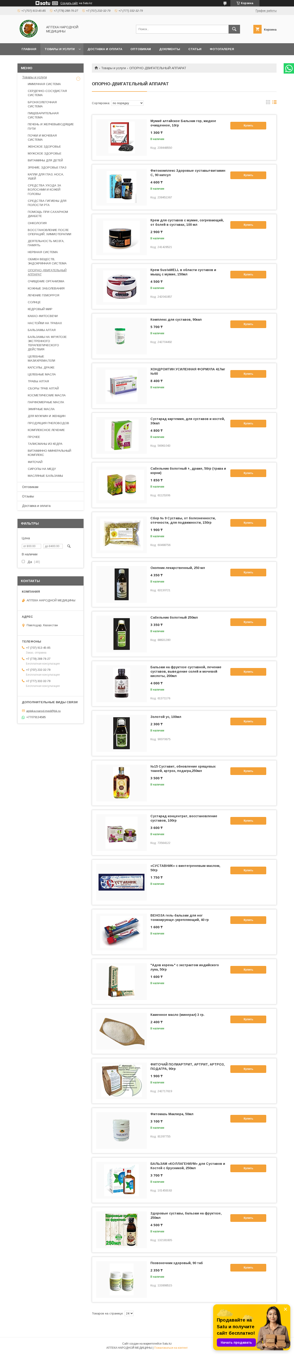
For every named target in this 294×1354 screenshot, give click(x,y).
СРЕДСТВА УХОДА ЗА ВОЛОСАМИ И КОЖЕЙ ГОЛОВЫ (44, 189)
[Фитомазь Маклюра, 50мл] (121, 1130)
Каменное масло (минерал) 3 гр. (177, 1015)
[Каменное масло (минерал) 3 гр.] (121, 1031)
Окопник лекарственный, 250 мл (177, 568)
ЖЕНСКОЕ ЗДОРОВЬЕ (44, 146)
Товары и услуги (60, 49)
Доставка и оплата (105, 49)
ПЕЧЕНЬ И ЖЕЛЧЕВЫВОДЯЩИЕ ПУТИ (51, 126)
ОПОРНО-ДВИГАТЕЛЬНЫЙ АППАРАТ (47, 272)
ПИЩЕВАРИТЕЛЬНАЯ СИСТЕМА (43, 115)
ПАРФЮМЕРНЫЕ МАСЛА (46, 402)
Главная (29, 49)
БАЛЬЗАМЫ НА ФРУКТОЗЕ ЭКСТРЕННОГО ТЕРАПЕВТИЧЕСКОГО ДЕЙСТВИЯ (47, 343)
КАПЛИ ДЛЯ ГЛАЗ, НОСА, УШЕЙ (46, 176)
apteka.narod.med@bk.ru (43, 710)
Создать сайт (69, 3)
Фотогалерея (222, 49)
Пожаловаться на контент (171, 1347)
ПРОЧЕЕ (34, 437)
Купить (248, 125)
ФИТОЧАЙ (35, 462)
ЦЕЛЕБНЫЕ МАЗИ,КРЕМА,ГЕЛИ (41, 358)
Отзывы (28, 496)
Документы (169, 49)
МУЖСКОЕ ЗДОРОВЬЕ (44, 153)
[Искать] (234, 29)
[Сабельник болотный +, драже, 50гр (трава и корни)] (121, 485)
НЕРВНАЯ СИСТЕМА (43, 252)
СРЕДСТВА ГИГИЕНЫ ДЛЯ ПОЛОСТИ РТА (47, 203)
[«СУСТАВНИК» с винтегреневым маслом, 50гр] (121, 882)
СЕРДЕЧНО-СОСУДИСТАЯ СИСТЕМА (47, 93)
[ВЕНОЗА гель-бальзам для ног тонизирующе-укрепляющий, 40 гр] (121, 932)
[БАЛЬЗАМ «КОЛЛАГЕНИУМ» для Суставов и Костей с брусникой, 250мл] (121, 1180)
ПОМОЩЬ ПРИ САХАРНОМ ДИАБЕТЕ (48, 214)
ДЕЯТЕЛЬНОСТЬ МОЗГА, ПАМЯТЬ (46, 243)
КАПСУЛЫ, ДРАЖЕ (41, 367)
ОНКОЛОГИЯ (37, 223)
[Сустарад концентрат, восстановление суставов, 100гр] (121, 832)
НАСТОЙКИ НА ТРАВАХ (45, 323)
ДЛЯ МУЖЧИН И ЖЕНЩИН (46, 416)
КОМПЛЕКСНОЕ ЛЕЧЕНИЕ (46, 430)
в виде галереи (268, 103)
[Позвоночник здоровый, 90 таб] (121, 1279)
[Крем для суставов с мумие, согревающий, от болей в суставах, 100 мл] (121, 236)
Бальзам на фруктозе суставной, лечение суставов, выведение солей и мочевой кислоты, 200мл (185, 671)
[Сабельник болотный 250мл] (121, 634)
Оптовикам (140, 49)
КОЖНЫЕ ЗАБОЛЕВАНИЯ (46, 288)
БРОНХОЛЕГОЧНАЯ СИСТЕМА (42, 104)
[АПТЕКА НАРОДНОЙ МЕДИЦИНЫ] (29, 37)
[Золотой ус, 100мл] (121, 733)
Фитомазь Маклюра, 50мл (171, 1114)
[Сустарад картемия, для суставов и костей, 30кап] (121, 435)
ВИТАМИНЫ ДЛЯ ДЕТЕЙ (45, 160)
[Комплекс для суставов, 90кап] (121, 336)
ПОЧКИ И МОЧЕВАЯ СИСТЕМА (42, 137)
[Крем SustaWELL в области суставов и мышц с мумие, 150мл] (121, 286)
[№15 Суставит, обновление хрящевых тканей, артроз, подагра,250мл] (121, 783)
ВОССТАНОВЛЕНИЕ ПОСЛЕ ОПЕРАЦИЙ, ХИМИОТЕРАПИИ (49, 232)
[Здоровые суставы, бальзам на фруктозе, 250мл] (121, 1229)
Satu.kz (167, 1343)
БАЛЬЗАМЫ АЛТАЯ (42, 330)
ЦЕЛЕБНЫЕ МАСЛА (42, 374)
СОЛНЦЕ (34, 302)
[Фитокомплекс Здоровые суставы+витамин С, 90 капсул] (121, 187)
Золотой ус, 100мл (165, 717)
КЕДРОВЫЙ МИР (40, 309)
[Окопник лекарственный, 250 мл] (121, 584)
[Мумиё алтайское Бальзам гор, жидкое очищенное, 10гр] (121, 137)
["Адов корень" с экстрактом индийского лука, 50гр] (121, 981)
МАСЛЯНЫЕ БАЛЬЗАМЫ (45, 475)
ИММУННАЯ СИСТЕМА (44, 84)
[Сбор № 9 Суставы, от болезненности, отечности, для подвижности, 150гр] (121, 534)
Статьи (194, 49)
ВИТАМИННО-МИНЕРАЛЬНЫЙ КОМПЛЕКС (49, 453)
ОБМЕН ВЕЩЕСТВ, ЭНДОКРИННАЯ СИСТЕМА (47, 261)
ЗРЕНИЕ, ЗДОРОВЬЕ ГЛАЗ (47, 167)
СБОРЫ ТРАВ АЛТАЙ (43, 388)
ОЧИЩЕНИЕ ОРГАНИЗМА (46, 281)
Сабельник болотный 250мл (174, 617)
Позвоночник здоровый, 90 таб (176, 1263)
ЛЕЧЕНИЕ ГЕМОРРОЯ (43, 295)
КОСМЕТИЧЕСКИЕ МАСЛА (47, 395)
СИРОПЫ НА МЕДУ (42, 469)
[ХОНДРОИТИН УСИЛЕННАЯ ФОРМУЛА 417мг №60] (121, 385)
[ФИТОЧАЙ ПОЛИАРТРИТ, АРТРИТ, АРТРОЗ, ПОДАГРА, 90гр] (121, 1081)
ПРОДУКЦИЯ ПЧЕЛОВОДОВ (48, 423)
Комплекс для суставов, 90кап (176, 319)
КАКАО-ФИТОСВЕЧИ (43, 316)
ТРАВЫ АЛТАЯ (38, 381)
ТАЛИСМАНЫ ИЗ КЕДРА (45, 444)
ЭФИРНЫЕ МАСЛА (41, 409)
